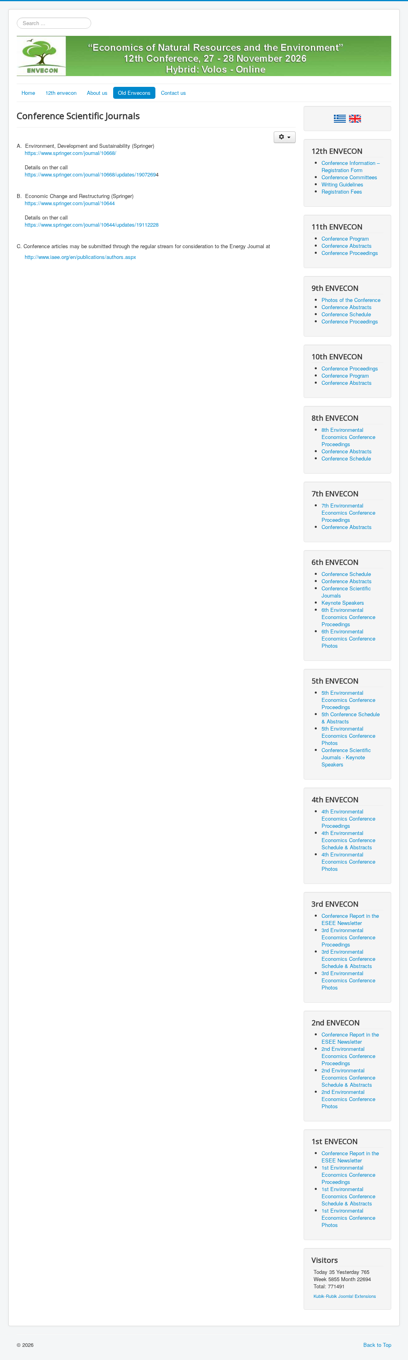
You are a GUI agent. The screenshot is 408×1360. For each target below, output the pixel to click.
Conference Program (345, 238)
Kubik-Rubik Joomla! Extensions (345, 1296)
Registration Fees (342, 191)
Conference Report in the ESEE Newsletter (350, 919)
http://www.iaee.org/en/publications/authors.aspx (80, 257)
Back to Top (377, 1344)
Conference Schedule (346, 314)
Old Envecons (134, 92)
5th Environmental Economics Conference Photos (348, 736)
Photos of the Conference (351, 300)
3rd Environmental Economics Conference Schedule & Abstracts (348, 959)
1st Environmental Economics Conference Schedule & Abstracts (348, 1196)
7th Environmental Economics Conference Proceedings (348, 512)
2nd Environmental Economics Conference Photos (348, 1099)
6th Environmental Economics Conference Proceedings (348, 617)
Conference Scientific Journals (346, 591)
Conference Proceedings (350, 253)
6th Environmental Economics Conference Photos (348, 638)
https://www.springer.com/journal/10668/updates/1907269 (90, 174)
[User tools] (285, 137)
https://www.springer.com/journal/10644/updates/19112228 (92, 224)
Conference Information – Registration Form (351, 166)
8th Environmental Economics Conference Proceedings (348, 437)
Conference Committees (349, 177)
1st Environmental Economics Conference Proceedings (348, 1175)
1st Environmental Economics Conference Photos (348, 1218)
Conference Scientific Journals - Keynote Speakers (346, 757)
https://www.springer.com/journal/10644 (70, 203)
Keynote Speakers (343, 602)
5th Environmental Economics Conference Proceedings (348, 700)
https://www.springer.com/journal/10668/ (70, 153)
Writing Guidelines (342, 184)
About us (97, 92)
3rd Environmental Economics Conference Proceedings (348, 937)
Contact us (173, 92)
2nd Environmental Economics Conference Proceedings (348, 1056)
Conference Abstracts (347, 245)
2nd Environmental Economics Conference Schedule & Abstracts (348, 1077)
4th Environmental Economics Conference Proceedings (348, 818)
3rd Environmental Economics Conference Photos (348, 980)
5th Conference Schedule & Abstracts (351, 717)
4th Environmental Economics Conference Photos (348, 861)
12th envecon (60, 92)
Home (28, 92)
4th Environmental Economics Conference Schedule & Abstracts (348, 840)
